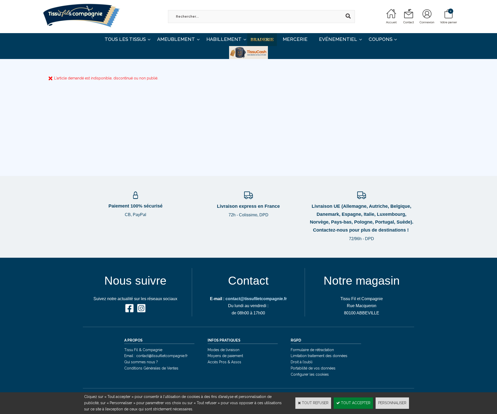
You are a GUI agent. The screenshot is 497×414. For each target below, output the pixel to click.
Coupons (380, 39)
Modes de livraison (223, 350)
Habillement (224, 39)
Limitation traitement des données (319, 356)
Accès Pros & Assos (224, 362)
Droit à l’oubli (301, 362)
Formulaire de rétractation (312, 350)
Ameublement (176, 39)
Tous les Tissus (125, 39)
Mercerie (295, 39)
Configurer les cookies (310, 374)
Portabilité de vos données (313, 368)
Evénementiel (338, 39)
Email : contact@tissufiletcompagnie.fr (156, 356)
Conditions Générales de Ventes (151, 368)
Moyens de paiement (225, 356)
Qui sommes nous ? (141, 362)
